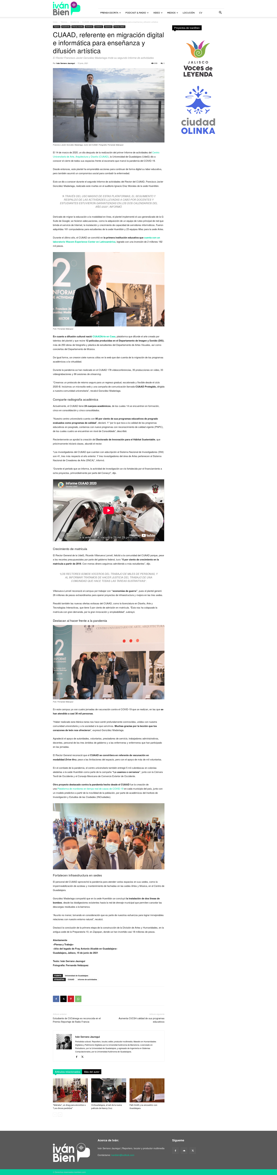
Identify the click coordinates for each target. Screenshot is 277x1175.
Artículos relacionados (67, 1072)
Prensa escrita (109, 12)
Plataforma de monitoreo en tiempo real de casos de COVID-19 (90, 788)
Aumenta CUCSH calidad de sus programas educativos (141, 1020)
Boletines (89, 26)
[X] (63, 999)
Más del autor (91, 1072)
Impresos (108, 26)
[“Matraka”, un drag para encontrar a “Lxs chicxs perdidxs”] (70, 1090)
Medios (171, 12)
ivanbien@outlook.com (122, 1155)
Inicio (55, 22)
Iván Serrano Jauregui (65, 63)
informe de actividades (87, 979)
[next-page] (60, 1115)
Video (156, 12)
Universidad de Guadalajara (76, 975)
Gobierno (98, 26)
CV (200, 12)
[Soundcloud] (184, 1150)
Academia (74, 22)
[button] (220, 12)
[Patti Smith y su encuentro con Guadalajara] (147, 1090)
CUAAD (71, 979)
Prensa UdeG (119, 26)
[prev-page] (55, 1115)
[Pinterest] (71, 999)
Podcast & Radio (136, 12)
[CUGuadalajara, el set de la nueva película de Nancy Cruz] (108, 1090)
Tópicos (64, 22)
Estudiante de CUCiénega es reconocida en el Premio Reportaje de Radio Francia (77, 1020)
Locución (189, 12)
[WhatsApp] (78, 999)
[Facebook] (56, 999)
